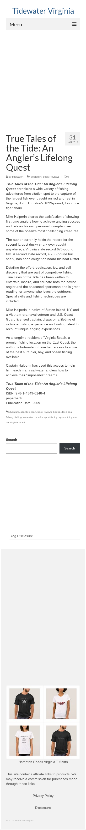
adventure (13, 412)
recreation (28, 417)
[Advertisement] (43, 76)
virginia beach (18, 422)
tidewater (17, 176)
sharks (39, 417)
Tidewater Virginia (43, 10)
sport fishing (51, 417)
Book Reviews (51, 176)
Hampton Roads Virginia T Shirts (43, 762)
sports (62, 417)
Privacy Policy (43, 796)
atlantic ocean (28, 412)
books (56, 412)
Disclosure (43, 808)
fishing (18, 417)
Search (11, 440)
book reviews (45, 412)
